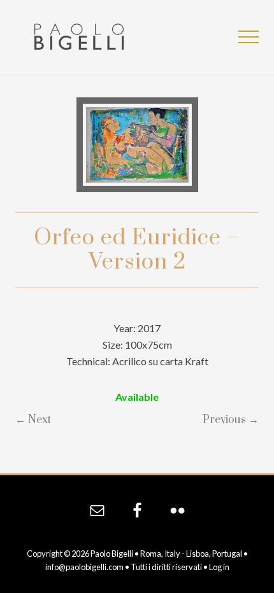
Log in (219, 567)
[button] (248, 37)
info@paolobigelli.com (84, 567)
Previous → (231, 420)
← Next (33, 420)
